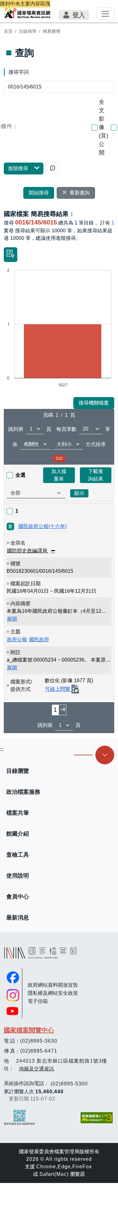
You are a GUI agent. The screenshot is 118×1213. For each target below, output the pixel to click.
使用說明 (17, 876)
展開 (12, 619)
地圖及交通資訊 (36, 1068)
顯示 (79, 493)
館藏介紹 (17, 834)
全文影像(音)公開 (103, 127)
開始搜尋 (39, 192)
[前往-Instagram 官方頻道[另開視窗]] (13, 995)
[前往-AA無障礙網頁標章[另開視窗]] (97, 1118)
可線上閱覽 (58, 689)
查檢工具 (17, 855)
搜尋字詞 (18, 72)
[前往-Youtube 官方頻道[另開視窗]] (13, 1011)
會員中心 (17, 896)
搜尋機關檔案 (94, 402)
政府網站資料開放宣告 (53, 985)
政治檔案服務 (23, 792)
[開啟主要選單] (105, 14)
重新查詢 (80, 192)
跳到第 (15, 429)
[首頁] (27, 11)
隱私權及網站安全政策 (53, 993)
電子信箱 (38, 1001)
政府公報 (17, 639)
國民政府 (39, 639)
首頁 (8, 31)
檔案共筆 (17, 813)
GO (59, 458)
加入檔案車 (58, 475)
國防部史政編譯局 (27, 550)
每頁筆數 (66, 429)
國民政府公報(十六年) (42, 526)
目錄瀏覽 (17, 771)
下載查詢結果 (95, 475)
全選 (20, 475)
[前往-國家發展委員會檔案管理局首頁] (19, 1117)
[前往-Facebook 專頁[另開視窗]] (13, 977)
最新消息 (17, 917)
